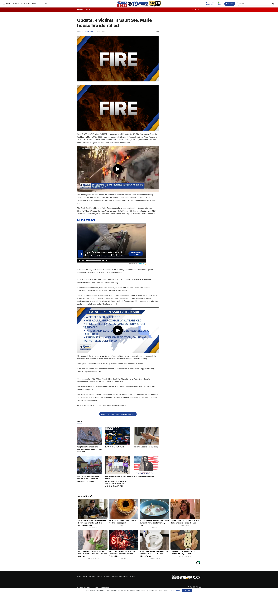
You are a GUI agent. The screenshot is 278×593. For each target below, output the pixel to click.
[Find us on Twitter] (194, 587)
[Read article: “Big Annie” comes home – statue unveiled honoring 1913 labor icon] (89, 436)
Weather (25, 4)
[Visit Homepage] (139, 4)
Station (132, 576)
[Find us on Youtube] (200, 587)
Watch (231, 4)
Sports (35, 4)
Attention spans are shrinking (146, 447)
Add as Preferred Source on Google (118, 414)
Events (114, 576)
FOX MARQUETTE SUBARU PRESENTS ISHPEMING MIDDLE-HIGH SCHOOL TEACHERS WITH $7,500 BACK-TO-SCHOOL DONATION (126, 481)
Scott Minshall (86, 31)
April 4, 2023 (101, 31)
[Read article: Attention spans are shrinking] (146, 436)
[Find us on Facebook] (188, 587)
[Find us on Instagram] (197, 587)
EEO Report (105, 587)
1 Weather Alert (83, 10)
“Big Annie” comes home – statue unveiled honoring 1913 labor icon (89, 449)
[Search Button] (273, 4)
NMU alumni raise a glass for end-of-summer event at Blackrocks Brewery (89, 478)
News (15, 4)
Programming (123, 576)
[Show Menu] (4, 3)
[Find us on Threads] (191, 587)
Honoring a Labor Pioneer (144, 476)
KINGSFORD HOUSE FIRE (115, 447)
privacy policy (175, 590)
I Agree (187, 590)
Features (44, 4)
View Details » (196, 10)
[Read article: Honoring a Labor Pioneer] (146, 465)
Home (8, 4)
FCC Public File (95, 587)
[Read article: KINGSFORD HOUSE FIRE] (117, 436)
